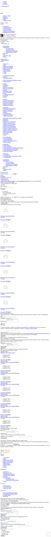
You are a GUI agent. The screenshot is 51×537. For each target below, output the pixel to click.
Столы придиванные (8, 151)
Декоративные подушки (8, 75)
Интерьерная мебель (7, 78)
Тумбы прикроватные (8, 114)
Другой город (5, 534)
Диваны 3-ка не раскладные (9, 124)
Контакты (5, 4)
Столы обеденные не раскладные (10, 149)
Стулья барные (6, 154)
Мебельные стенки (7, 90)
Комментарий (4, 321)
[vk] (4, 9)
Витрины (5, 86)
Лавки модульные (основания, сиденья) (12, 80)
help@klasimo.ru (6, 485)
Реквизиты (5, 496)
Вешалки (5, 99)
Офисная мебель (7, 71)
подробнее (3, 504)
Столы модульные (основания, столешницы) (13, 147)
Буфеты (5, 83)
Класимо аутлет (4, 59)
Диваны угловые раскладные (9, 130)
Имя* (2, 317)
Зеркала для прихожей (8, 100)
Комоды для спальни (8, 111)
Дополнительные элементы (9, 108)
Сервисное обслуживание (9, 31)
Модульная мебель (7, 92)
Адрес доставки (4, 332)
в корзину (3, 188)
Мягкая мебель (6, 69)
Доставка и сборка (7, 29)
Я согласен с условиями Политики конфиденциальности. (15, 337)
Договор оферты (7, 495)
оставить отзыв (4, 203)
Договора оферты (30, 333)
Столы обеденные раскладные (10, 150)
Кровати (5, 112)
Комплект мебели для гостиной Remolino (10, 362)
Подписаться (16, 444)
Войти (4, 19)
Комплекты (5, 85)
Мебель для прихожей (8, 67)
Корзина (5, 17)
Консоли (5, 89)
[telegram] (4, 11)
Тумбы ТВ (5, 95)
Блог (4, 54)
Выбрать (3, 535)
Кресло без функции (7, 132)
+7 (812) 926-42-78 (5, 6)
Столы (4, 72)
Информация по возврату (9, 32)
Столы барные (6, 145)
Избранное (5, 18)
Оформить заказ (4, 178)
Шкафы (5, 96)
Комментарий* (4, 523)
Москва (3, 530)
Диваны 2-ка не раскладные (9, 121)
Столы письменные (7, 139)
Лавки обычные (6, 81)
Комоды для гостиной (8, 88)
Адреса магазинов (7, 27)
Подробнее (3, 219)
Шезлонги (5, 119)
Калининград (5, 533)
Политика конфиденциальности (10, 492)
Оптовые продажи (10, 478)
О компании (6, 26)
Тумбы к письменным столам (10, 140)
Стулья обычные (7, 157)
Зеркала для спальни (7, 109)
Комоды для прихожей (8, 101)
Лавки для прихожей (8, 104)
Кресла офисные (7, 137)
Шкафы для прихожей (8, 105)
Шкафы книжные (7, 142)
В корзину (8, 219)
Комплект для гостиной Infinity (8, 216)
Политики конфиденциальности (42, 333)
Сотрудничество (7, 28)
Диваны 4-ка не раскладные (9, 126)
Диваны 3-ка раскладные (9, 125)
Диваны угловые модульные (9, 127)
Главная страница (5, 181)
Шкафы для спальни (7, 115)
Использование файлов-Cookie (10, 494)
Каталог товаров (7, 15)
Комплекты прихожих (8, 102)
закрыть (7, 504)
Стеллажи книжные (7, 138)
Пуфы (4, 134)
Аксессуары (6, 63)
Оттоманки (5, 133)
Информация (6, 47)
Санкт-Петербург (6, 531)
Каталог (5, 2)
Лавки (4, 65)
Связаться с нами (7, 20)
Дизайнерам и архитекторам (12, 480)
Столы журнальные (7, 146)
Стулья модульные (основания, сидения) (12, 156)
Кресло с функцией (7, 131)
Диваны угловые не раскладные (10, 128)
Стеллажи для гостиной (8, 94)
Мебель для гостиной (8, 66)
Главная (5, 1)
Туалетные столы (7, 113)
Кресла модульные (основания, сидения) (12, 118)
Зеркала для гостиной (8, 87)
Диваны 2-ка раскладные (9, 122)
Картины (5, 76)
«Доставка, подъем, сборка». (31, 328)
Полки (4, 93)
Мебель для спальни (7, 68)
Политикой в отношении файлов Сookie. (20, 503)
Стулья (4, 73)
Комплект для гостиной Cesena (8, 352)
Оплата (5, 481)
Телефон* (3, 318)
